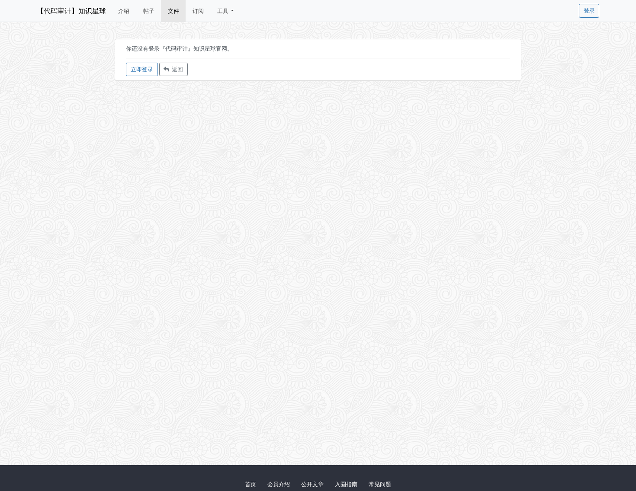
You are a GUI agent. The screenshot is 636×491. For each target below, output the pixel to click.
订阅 (198, 11)
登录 (589, 10)
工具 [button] (223, 11)
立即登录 (142, 69)
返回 (176, 69)
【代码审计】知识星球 (71, 11)
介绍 (123, 11)
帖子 (148, 11)
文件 (173, 11)
